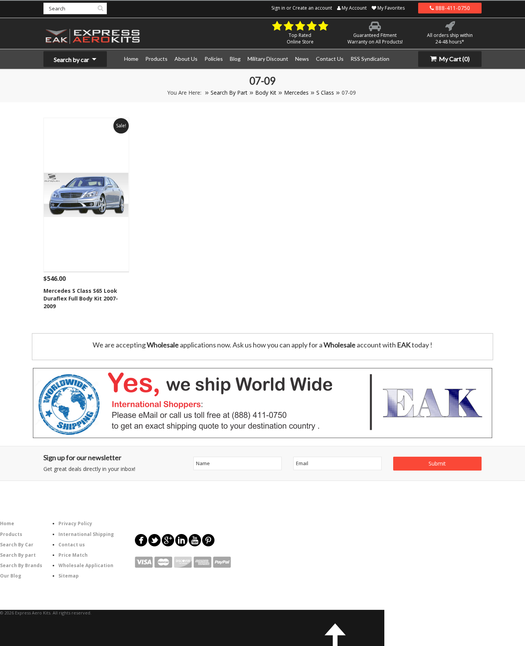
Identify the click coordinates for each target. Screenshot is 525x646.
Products (11, 534)
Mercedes (296, 92)
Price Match (73, 555)
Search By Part (229, 92)
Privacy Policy (75, 523)
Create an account (312, 8)
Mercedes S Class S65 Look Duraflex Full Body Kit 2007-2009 (80, 298)
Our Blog (10, 576)
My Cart (454, 58)
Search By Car (16, 544)
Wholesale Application (85, 565)
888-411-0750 (452, 8)
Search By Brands (21, 565)
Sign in (278, 8)
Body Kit (265, 92)
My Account (354, 8)
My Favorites (390, 8)
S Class (325, 92)
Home (7, 523)
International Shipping (86, 534)
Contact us (71, 544)
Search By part (18, 555)
